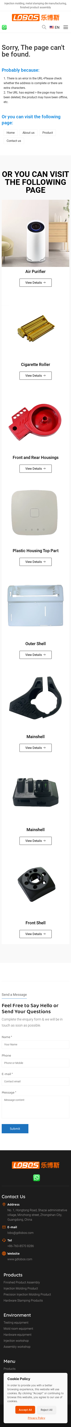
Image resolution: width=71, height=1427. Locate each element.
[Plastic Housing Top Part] (35, 512)
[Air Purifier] (35, 233)
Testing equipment (16, 1322)
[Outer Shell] (35, 605)
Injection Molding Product (21, 1288)
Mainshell (36, 736)
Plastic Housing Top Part (36, 550)
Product (47, 132)
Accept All (25, 1409)
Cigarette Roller (35, 364)
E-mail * (7, 1073)
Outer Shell (35, 643)
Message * (9, 1092)
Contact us (14, 141)
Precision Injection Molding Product (27, 1294)
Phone (6, 1055)
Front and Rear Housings (36, 457)
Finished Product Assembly (22, 1282)
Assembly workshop (17, 1347)
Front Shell (36, 923)
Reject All (46, 1409)
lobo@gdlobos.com (20, 1233)
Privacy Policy (36, 1417)
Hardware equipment (17, 1334)
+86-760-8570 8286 (20, 1246)
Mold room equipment (18, 1328)
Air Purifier (35, 271)
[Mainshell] (35, 698)
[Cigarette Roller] (35, 326)
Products (10, 1369)
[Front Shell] (35, 884)
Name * (7, 1036)
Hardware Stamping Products (23, 1300)
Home (11, 132)
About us (28, 132)
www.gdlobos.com (19, 1259)
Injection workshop (16, 1340)
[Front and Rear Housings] (35, 419)
